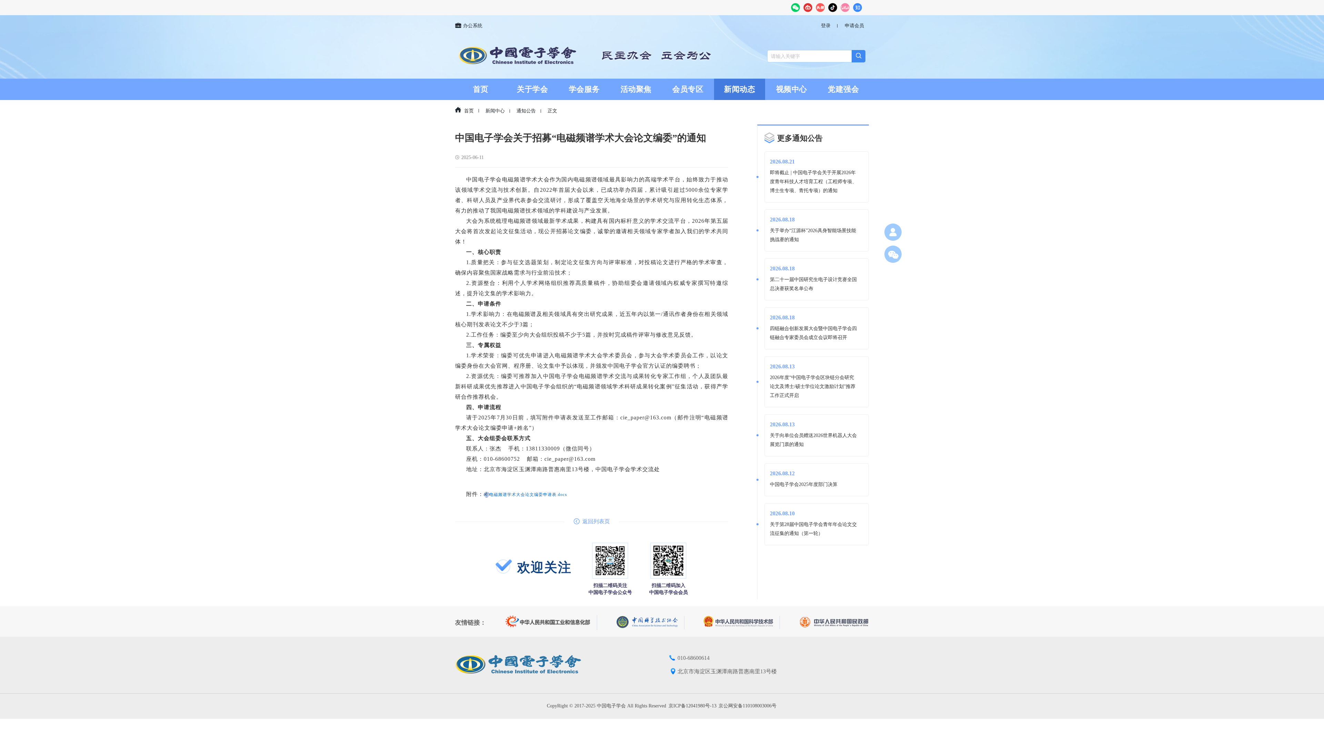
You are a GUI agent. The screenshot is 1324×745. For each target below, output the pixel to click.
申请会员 (854, 25)
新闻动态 (739, 89)
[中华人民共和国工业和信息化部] (551, 622)
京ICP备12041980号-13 (692, 705)
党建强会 (843, 89)
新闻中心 (495, 110)
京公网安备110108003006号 (747, 705)
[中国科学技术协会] (650, 622)
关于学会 (532, 89)
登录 (826, 25)
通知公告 (526, 110)
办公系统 (472, 25)
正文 (552, 110)
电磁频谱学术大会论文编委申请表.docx (528, 494)
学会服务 (584, 89)
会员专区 (687, 89)
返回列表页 (596, 521)
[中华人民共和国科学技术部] (742, 622)
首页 (481, 89)
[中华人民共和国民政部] (834, 622)
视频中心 (791, 89)
